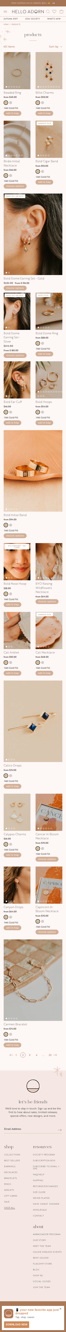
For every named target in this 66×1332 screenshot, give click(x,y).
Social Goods (42, 1281)
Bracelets (10, 1178)
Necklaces (11, 1172)
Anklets (9, 1189)
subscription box (44, 1160)
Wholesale (40, 1209)
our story (39, 1240)
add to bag (12, 113)
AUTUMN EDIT (11, 18)
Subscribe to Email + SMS (46, 1167)
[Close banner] (60, 1309)
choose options (15, 186)
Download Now (16, 1324)
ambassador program (46, 1234)
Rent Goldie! (41, 1257)
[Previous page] (11, 1055)
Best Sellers (12, 1160)
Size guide (39, 1192)
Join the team (41, 1287)
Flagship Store (42, 1263)
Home (6, 24)
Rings (7, 1184)
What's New (54, 18)
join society (32, 18)
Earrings (10, 1166)
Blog (36, 1269)
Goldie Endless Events (47, 1251)
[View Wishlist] (54, 11)
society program (44, 1154)
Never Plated (41, 1198)
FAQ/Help (38, 1174)
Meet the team (42, 1246)
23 (50, 1055)
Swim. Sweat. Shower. (46, 1203)
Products (16, 24)
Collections (12, 1154)
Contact (38, 1215)
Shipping (38, 1180)
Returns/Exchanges (45, 1186)
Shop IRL (38, 1275)
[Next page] (55, 1055)
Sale (7, 1201)
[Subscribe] (60, 1130)
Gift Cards (10, 1195)
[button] (5, 12)
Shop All (9, 1207)
